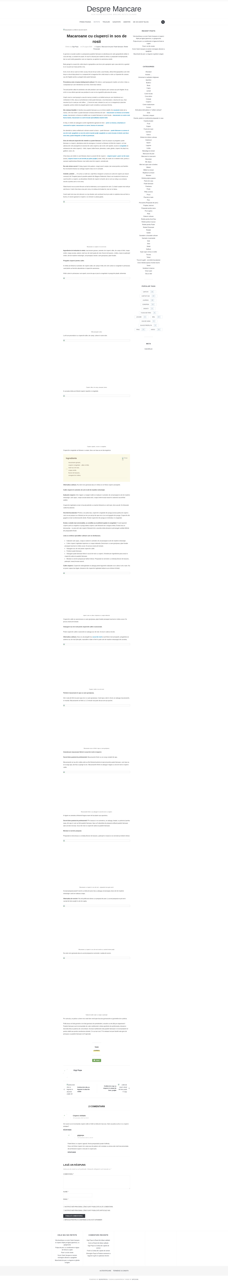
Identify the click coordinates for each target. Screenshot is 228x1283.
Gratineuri (148, 140)
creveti (147, 308)
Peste (148, 189)
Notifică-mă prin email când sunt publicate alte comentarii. (89, 1206)
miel (155, 317)
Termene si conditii (120, 1270)
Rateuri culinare (148, 216)
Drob (148, 112)
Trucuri (106, 22)
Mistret (148, 167)
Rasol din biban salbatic (102, 1240)
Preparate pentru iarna (148, 208)
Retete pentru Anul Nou (148, 219)
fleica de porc (148, 312)
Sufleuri (148, 249)
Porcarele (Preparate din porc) (148, 202)
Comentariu (68, 1174)
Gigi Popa (75, 46)
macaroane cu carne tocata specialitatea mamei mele (90, 117)
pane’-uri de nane (123, 156)
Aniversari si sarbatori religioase (148, 77)
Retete (97, 22)
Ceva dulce (148, 96)
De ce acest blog (141, 22)
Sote (148, 241)
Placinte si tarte (148, 197)
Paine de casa (148, 181)
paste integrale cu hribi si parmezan (82, 135)
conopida (147, 304)
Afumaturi (149, 72)
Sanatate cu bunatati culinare (148, 235)
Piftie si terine (148, 192)
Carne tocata (148, 93)
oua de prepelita (148, 325)
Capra (149, 88)
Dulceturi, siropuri (148, 115)
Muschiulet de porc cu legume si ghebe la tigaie (149, 54)
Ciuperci (98, 46)
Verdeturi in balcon (148, 268)
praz (140, 329)
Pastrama (149, 186)
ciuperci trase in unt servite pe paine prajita (82, 158)
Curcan (148, 107)
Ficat (148, 123)
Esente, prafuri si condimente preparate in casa (148, 118)
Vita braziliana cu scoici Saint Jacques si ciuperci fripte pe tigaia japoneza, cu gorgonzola (67, 1242)
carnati (148, 91)
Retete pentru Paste (148, 224)
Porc (148, 200)
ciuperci (97, 1050)
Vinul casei (148, 271)
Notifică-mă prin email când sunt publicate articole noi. (87, 1210)
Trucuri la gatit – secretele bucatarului (148, 260)
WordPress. (103, 1279)
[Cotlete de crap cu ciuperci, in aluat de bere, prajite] (122, 1088)
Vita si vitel (148, 273)
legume (140, 317)
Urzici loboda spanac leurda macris (148, 262)
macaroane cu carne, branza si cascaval (89, 125)
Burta (148, 85)
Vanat (148, 265)
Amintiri (126, 22)
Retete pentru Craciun (149, 222)
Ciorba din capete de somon (101, 1250)
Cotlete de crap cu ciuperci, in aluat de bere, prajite (109, 1088)
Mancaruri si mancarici (148, 156)
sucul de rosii (97, 637)
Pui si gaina (148, 211)
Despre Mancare (114, 9)
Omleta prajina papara (149, 178)
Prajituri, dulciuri (148, 205)
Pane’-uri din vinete (148, 46)
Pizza (148, 194)
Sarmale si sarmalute (148, 238)
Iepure (149, 142)
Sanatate (116, 22)
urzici (155, 329)
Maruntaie (148, 159)
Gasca (149, 134)
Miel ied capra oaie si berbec (148, 164)
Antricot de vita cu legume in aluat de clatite (83, 1089)
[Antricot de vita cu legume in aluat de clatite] (71, 1089)
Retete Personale (148, 227)
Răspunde (67, 1130)
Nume (65, 1192)
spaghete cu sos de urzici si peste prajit (85, 133)
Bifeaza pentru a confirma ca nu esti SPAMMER (83, 1220)
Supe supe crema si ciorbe (148, 252)
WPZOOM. (135, 1279)
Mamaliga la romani (148, 151)
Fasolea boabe (148, 121)
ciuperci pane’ (112, 156)
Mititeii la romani (148, 170)
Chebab (148, 99)
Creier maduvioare (148, 104)
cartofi (148, 292)
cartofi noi (148, 296)
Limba (149, 148)
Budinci (148, 82)
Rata (148, 213)
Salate (149, 233)
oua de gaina (148, 321)
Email (65, 1199)
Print (125, 458)
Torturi (149, 257)
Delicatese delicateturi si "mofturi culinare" (148, 110)
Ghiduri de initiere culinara (148, 137)
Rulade (148, 230)
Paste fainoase (118, 46)
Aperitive (148, 80)
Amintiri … (148, 74)
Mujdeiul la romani (148, 173)
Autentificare (148, 349)
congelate (123, 146)
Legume (148, 145)
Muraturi (148, 175)
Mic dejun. (148, 162)
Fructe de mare (148, 129)
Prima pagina (85, 22)
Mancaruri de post (107, 46)
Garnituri (148, 132)
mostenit (116, 110)
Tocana (148, 254)
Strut (148, 243)
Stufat (148, 246)
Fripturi (148, 126)
